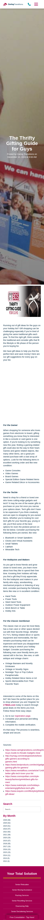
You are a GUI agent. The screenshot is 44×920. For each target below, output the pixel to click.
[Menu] (35, 4)
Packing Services (22, 895)
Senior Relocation (22, 884)
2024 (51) (6, 826)
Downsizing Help (22, 906)
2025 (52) (6, 823)
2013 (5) (6, 858)
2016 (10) (6, 849)
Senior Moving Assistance (22, 890)
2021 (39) (6, 835)
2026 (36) (6, 820)
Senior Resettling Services (22, 901)
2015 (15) (6, 852)
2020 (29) (6, 838)
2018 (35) (6, 844)
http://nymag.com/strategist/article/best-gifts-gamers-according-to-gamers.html (23, 759)
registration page (22, 716)
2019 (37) (6, 841)
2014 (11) (6, 855)
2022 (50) (6, 832)
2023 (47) (6, 829)
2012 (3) (6, 861)
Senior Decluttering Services (22, 911)
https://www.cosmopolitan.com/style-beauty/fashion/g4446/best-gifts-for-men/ (22, 779)
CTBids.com (9, 705)
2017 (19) (6, 846)
